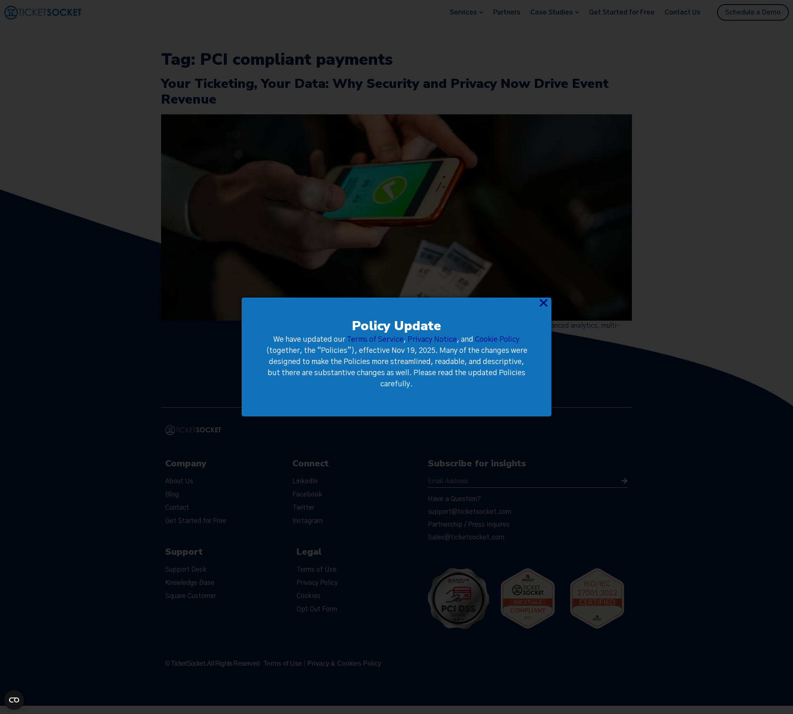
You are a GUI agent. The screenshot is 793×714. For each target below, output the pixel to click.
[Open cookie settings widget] (14, 700)
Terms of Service (375, 339)
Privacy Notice (432, 339)
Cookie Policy (497, 339)
